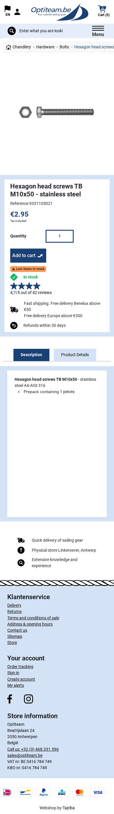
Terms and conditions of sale (33, 618)
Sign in (13, 672)
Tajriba (69, 807)
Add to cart (23, 255)
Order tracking (20, 666)
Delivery (14, 605)
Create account (21, 679)
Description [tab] (31, 354)
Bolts (64, 47)
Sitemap (14, 636)
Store (12, 642)
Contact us (17, 630)
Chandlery (22, 47)
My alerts (15, 685)
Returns (14, 611)
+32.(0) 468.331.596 (40, 749)
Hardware (45, 47)
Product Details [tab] (75, 354)
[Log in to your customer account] (17, 11)
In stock (30, 277)
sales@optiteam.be (24, 755)
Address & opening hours (30, 624)
